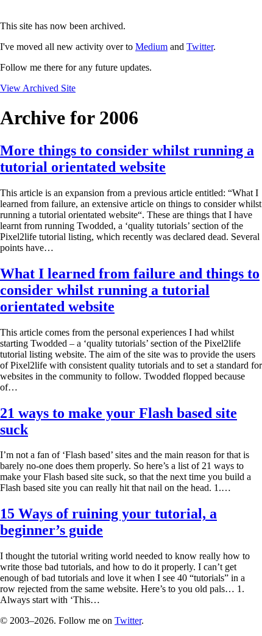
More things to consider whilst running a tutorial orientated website (127, 159)
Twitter (199, 46)
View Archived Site (38, 88)
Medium (151, 46)
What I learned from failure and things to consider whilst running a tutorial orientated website (130, 290)
